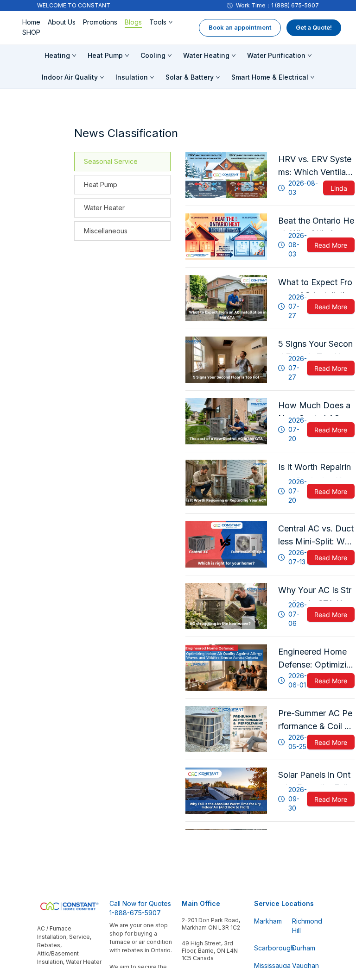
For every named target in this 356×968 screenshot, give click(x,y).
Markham (267, 921)
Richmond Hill (305, 925)
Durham (303, 948)
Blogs (133, 22)
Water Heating (206, 55)
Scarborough (267, 948)
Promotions (100, 22)
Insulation (131, 77)
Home (31, 22)
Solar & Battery (189, 77)
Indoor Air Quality (70, 77)
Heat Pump (105, 55)
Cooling (152, 55)
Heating (57, 55)
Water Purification (276, 55)
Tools (157, 22)
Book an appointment (240, 27)
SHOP (31, 32)
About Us (62, 22)
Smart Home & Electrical (269, 77)
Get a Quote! (314, 27)
